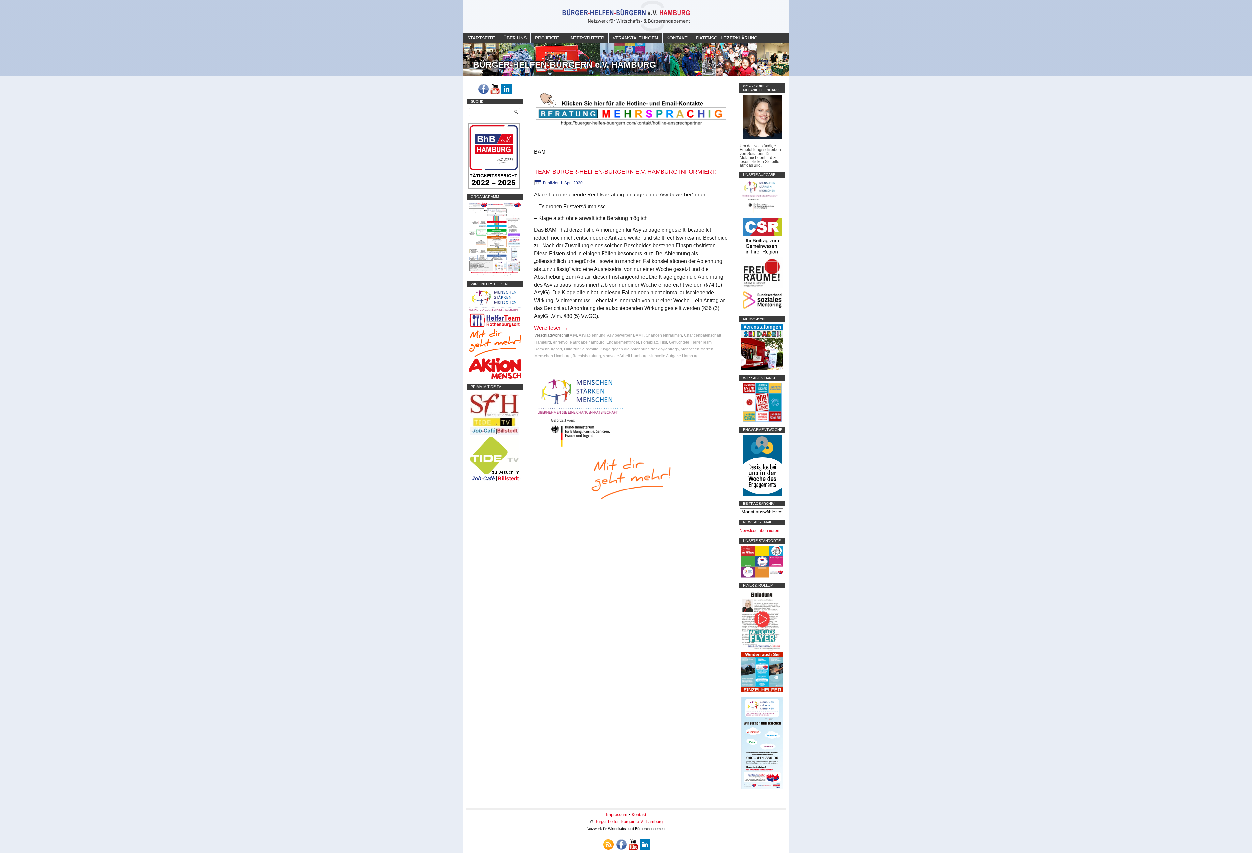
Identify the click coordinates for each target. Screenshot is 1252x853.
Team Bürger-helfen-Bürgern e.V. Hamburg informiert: (625, 171)
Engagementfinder (622, 342)
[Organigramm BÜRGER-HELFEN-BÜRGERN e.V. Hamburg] (495, 274)
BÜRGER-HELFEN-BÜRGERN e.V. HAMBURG (564, 65)
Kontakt (677, 37)
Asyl (573, 335)
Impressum (616, 814)
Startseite (481, 37)
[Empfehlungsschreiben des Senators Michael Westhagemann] (762, 138)
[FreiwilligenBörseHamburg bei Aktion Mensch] (495, 377)
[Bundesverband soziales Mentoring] (762, 309)
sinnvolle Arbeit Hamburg (625, 356)
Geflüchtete (679, 342)
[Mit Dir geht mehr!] (495, 355)
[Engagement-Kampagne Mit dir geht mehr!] (631, 477)
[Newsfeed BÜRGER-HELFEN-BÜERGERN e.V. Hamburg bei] (608, 844)
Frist (663, 342)
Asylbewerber (619, 335)
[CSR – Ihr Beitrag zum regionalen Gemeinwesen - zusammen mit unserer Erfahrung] (762, 255)
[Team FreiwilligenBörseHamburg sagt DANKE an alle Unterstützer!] (762, 420)
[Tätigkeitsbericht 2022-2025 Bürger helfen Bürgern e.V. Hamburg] (494, 187)
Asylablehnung (592, 335)
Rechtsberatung (587, 356)
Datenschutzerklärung (727, 37)
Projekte (547, 37)
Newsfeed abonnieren (759, 530)
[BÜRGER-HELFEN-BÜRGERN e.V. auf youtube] (495, 89)
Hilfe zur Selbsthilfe (581, 349)
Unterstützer (585, 37)
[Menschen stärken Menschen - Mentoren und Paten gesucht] (580, 447)
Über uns (515, 37)
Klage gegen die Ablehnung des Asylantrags (639, 349)
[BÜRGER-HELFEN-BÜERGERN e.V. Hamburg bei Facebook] (483, 89)
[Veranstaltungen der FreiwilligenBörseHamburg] (762, 368)
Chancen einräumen (664, 335)
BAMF (638, 335)
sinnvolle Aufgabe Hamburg (674, 356)
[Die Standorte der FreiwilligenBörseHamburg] (762, 576)
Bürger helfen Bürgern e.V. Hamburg (628, 821)
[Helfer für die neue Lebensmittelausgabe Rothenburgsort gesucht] (495, 327)
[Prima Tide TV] (495, 434)
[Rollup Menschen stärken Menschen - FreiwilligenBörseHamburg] (762, 788)
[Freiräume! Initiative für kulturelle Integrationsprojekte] (762, 287)
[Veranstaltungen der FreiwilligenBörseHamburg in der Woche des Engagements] (762, 494)
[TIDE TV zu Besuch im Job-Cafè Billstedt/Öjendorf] (495, 481)
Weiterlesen (551, 328)
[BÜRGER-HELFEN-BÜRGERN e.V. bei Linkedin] (506, 89)
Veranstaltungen (635, 37)
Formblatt (649, 342)
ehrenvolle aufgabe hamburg (578, 342)
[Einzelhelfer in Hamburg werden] (762, 691)
